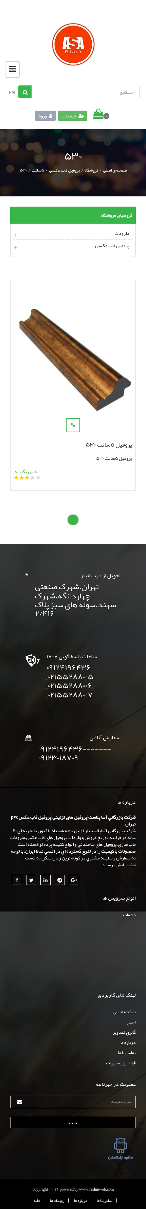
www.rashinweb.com (96, 1189)
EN (11, 92)
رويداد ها (57, 1200)
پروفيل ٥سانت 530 (109, 444)
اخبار (131, 1022)
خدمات (129, 914)
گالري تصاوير (124, 1032)
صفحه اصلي (124, 1011)
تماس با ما (127, 1052)
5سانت (38, 170)
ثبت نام (69, 115)
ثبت (73, 1122)
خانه (36, 1200)
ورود (42, 115)
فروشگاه (91, 170)
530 (23, 170)
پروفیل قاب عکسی (64, 170)
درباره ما (128, 1042)
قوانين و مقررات (121, 1062)
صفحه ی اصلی (115, 170)
